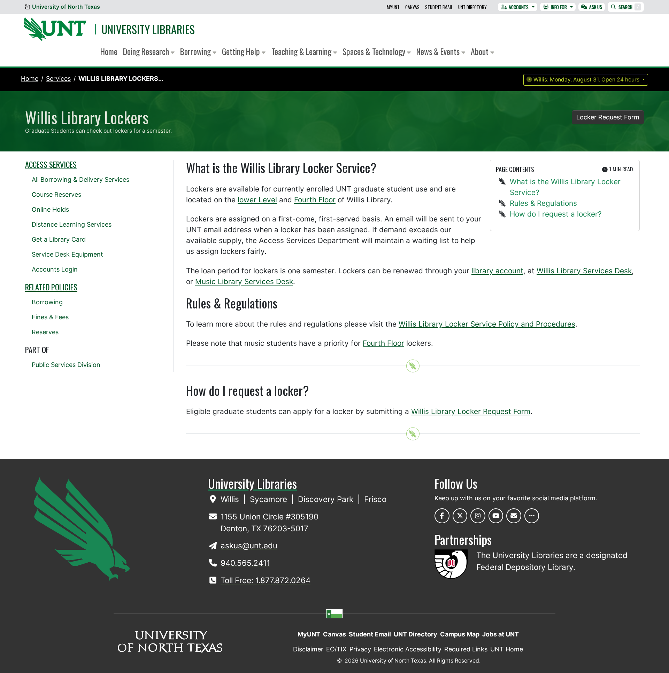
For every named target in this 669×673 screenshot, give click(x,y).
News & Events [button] (438, 51)
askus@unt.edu (249, 545)
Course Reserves (56, 194)
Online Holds (50, 209)
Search (628, 6)
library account (497, 270)
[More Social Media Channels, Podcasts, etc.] (531, 515)
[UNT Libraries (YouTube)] (496, 515)
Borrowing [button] (196, 51)
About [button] (480, 51)
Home (108, 51)
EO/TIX (336, 649)
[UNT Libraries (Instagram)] (477, 515)
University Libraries (148, 29)
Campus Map (459, 634)
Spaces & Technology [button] (375, 51)
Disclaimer (308, 649)
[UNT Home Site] (82, 527)
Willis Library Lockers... (120, 78)
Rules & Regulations (543, 203)
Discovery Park (326, 499)
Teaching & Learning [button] (302, 51)
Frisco (375, 499)
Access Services (51, 164)
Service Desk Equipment (67, 254)
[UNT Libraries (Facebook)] (442, 515)
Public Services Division (66, 364)
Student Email (439, 6)
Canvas (412, 6)
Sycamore (269, 499)
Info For (559, 6)
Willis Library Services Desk (584, 270)
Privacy (360, 649)
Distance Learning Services (72, 224)
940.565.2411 (245, 563)
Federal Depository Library (524, 567)
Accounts (519, 6)
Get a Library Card (59, 239)
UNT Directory (472, 6)
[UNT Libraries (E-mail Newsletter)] (513, 515)
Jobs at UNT (500, 634)
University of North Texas (66, 6)
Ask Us (595, 6)
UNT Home (506, 649)
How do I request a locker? (556, 214)
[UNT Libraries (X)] (460, 515)
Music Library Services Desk (244, 281)
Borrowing (47, 302)
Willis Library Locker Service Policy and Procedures (487, 324)
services (58, 78)
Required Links (465, 649)
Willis (231, 499)
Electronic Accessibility (407, 649)
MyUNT (393, 6)
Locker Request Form (607, 117)
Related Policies (51, 287)
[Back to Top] (413, 365)
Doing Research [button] (147, 51)
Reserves (45, 332)
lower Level (257, 199)
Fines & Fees (50, 317)
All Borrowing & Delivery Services (80, 179)
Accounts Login (55, 269)
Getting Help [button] (242, 51)
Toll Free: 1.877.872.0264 (265, 580)
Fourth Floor (315, 199)
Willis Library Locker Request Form (470, 411)
